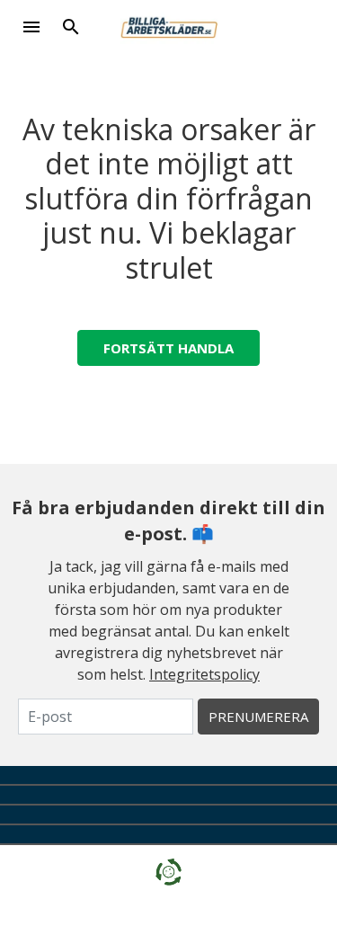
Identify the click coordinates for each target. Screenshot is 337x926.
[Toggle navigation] (31, 27)
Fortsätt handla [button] (168, 348)
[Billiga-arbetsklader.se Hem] (168, 25)
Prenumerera (258, 717)
